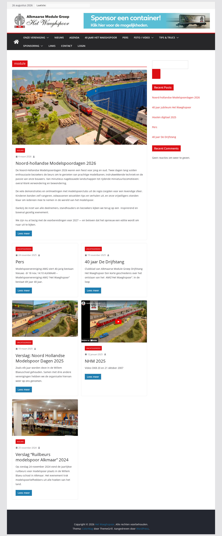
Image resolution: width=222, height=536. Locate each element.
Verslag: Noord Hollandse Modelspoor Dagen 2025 (40, 358)
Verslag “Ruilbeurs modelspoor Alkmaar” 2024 (42, 457)
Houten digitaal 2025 (164, 117)
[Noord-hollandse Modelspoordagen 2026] (79, 107)
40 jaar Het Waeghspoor (101, 37)
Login (81, 45)
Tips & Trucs (167, 37)
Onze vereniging (34, 37)
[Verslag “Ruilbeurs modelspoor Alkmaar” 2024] (45, 417)
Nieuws (59, 37)
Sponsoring (31, 45)
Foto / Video (142, 37)
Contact (66, 45)
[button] (47, 37)
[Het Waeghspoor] (16, 42)
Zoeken (156, 73)
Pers (125, 37)
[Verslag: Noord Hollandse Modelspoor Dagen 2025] (45, 318)
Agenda (74, 37)
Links (52, 45)
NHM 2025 (95, 361)
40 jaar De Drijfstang (104, 262)
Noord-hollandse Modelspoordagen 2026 (56, 163)
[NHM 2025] (114, 321)
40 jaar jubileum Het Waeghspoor (171, 107)
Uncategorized (24, 249)
